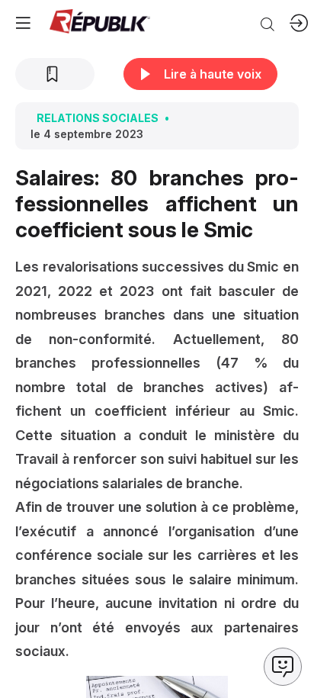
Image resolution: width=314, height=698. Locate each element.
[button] (23, 23)
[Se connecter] (299, 23)
